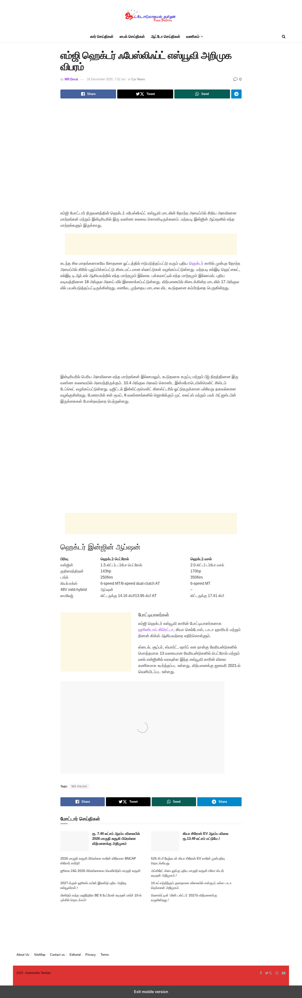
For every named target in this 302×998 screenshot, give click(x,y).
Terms (105, 954)
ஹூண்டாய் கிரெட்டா (155, 629)
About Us (23, 954)
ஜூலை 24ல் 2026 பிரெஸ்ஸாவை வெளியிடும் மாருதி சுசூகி (100, 871)
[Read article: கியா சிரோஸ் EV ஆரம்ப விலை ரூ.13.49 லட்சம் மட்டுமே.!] (165, 841)
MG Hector (79, 786)
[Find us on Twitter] (268, 973)
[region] (151, 334)
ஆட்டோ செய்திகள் (165, 36)
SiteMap (39, 954)
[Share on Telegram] (236, 94)
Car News (138, 79)
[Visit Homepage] (151, 15)
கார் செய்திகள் (101, 36)
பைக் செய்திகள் (132, 36)
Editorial (75, 954)
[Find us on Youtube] (283, 973)
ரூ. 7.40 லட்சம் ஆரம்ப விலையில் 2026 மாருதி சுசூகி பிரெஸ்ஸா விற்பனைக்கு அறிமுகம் (116, 838)
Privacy (90, 954)
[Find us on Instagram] (277, 973)
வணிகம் (192, 36)
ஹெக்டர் (196, 263)
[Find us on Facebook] (261, 973)
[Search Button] (283, 37)
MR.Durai (71, 79)
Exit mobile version (151, 991)
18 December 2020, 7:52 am (106, 79)
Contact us (57, 954)
